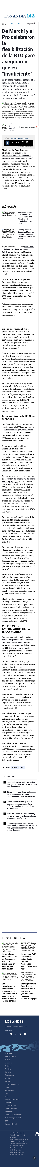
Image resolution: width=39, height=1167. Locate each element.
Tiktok (15, 1034)
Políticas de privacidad (13, 1118)
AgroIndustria (9, 1090)
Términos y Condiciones (13, 1115)
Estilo (7, 1087)
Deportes (8, 1072)
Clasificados (9, 1112)
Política (12, 24)
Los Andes (4, 24)
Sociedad (8, 1066)
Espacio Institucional (12, 1100)
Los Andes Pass (10, 1106)
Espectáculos (9, 1075)
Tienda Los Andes (11, 1109)
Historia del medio (11, 1124)
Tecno (7, 1093)
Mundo (7, 1078)
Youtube (25, 1034)
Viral (6, 1096)
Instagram (11, 1034)
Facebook (6, 1034)
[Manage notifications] (34, 1158)
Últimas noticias (10, 1057)
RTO (22, 767)
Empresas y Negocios (12, 1084)
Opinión (7, 1081)
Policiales (8, 1069)
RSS (6, 1121)
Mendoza (15, 767)
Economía (8, 1063)
